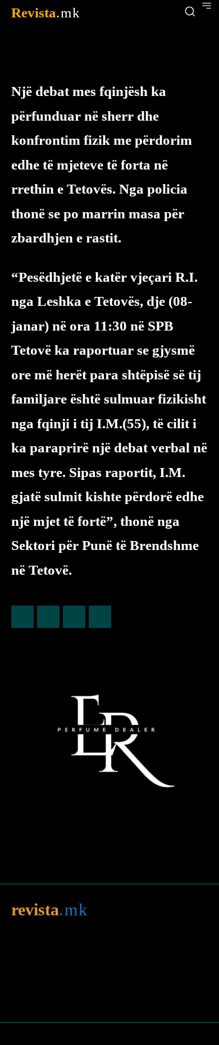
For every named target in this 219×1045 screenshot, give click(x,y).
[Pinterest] (74, 617)
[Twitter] (48, 617)
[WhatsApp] (100, 617)
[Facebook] (22, 617)
